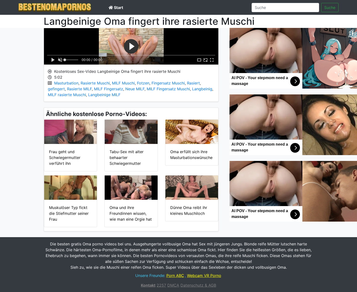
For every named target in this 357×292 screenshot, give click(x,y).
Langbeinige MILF (104, 94)
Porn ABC (175, 275)
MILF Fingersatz (108, 88)
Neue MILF (134, 88)
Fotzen (143, 83)
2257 (161, 285)
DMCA (173, 285)
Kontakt (148, 285)
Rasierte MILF (79, 88)
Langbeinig (202, 88)
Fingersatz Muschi (168, 83)
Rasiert (193, 83)
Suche (329, 7)
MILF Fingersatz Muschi (168, 88)
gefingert (56, 88)
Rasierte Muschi (95, 83)
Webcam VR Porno (204, 275)
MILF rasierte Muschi (67, 94)
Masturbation (66, 83)
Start (118, 7)
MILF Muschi (123, 83)
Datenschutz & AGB (198, 285)
